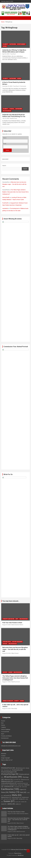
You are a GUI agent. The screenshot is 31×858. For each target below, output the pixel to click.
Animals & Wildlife (8, 700)
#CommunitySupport (9, 772)
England (23, 789)
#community (17, 770)
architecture (13, 785)
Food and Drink (5, 731)
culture (24, 786)
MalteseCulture (6, 797)
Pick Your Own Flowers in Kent (12, 622)
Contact (3, 755)
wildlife (18, 804)
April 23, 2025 (5, 54)
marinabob (5, 208)
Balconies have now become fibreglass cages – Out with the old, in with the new (14, 184)
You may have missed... (10, 601)
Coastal (11, 108)
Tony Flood (13, 54)
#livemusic (8, 779)
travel (3, 804)
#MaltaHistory (25, 779)
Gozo (5, 792)
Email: (4, 143)
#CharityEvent (7, 770)
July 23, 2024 (5, 118)
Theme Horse (17, 853)
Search (4, 165)
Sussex (5, 46)
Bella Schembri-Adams (17, 624)
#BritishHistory (20, 768)
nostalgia (22, 799)
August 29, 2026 (6, 624)
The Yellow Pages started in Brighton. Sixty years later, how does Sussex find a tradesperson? (15, 192)
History (5, 643)
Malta (17, 795)
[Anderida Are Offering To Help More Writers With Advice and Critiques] (15, 39)
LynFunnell (7, 795)
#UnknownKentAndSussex (9, 783)
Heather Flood (13, 118)
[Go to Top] (28, 850)
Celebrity (5, 44)
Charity (16, 700)
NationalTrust (7, 799)
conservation (17, 786)
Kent (17, 618)
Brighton (20, 785)
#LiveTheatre (16, 779)
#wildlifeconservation (22, 783)
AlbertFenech (5, 785)
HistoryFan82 (5, 197)
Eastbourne (12, 44)
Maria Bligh (14, 708)
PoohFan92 (5, 203)
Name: (5, 138)
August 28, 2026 (6, 653)
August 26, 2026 (6, 708)
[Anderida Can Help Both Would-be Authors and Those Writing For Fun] (15, 103)
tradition (23, 801)
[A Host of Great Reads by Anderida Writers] (15, 71)
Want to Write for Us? (7, 760)
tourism (17, 801)
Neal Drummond (16, 681)
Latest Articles (7, 808)
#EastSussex (13, 777)
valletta (11, 804)
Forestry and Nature (8, 618)
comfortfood (9, 786)
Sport (2, 733)
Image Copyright (5, 758)
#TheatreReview (18, 781)
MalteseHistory (16, 797)
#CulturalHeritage (9, 774)
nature (15, 799)
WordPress (21, 855)
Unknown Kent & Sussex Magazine (20, 849)
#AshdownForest (8, 768)
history (14, 792)
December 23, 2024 (7, 86)
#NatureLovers (7, 781)
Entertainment (21, 44)
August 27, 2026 (6, 681)
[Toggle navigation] (3, 18)
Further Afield (7, 641)
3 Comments (22, 86)
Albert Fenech (15, 653)
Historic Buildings (17, 641)
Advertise (3, 753)
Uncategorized (7, 110)
